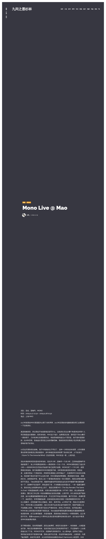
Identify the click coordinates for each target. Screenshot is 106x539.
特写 (73, 9)
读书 (69, 9)
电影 (88, 9)
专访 (77, 9)
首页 (62, 9)
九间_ (28, 215)
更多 (96, 9)
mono (29, 202)
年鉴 (92, 9)
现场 (81, 9)
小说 (66, 9)
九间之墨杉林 (22, 9)
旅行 (84, 9)
